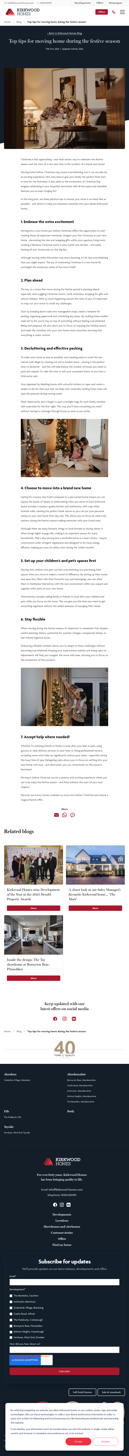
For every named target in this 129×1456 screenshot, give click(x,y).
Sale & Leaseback (111, 1392)
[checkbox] (64, 1317)
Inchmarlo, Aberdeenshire (79, 1090)
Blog (19, 21)
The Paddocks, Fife (12, 1117)
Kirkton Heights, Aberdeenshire (81, 1096)
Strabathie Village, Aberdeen (17, 1080)
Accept (78, 1441)
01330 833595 (68, 1195)
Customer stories (62, 1233)
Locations (61, 1220)
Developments (62, 1214)
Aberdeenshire (76, 1074)
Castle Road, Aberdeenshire (80, 1085)
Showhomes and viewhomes (62, 1226)
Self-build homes (82, 1392)
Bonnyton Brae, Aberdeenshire (81, 1080)
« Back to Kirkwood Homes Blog (64, 33)
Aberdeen (10, 1074)
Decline (106, 1441)
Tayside (8, 1127)
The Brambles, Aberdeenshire (80, 1101)
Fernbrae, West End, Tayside (17, 1132)
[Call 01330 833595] (114, 12)
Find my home (61, 1245)
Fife (6, 1111)
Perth (70, 1111)
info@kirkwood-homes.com (66, 1189)
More (34, 908)
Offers (101, 11)
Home (7, 21)
